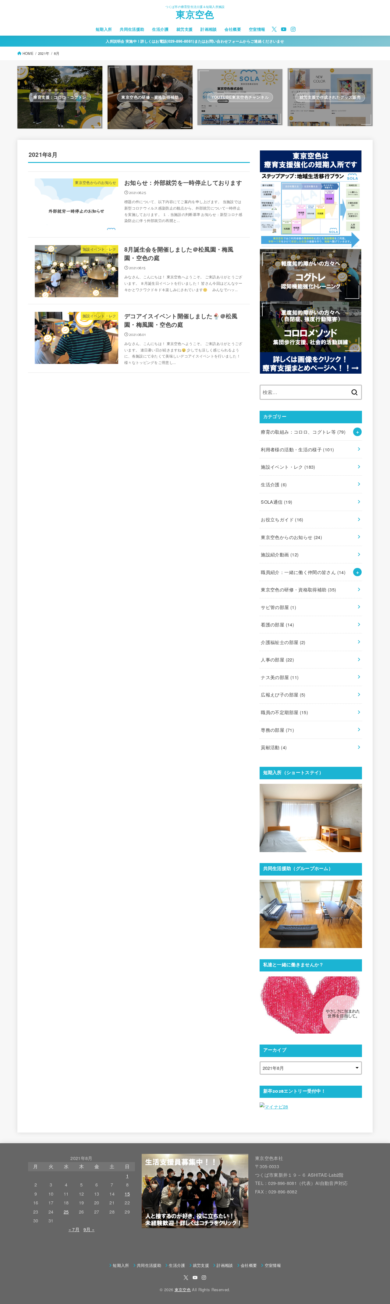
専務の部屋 (277, 730)
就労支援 (184, 29)
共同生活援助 (132, 29)
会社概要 (233, 29)
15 (127, 1193)
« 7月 (74, 1229)
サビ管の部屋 (278, 607)
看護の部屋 (277, 624)
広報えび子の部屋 (283, 694)
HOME (28, 53)
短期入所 (104, 29)
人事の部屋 (277, 659)
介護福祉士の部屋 (283, 642)
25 (66, 1211)
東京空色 (195, 16)
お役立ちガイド (282, 519)
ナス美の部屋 (280, 677)
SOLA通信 (276, 502)
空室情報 (257, 29)
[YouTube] (283, 29)
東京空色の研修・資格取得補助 (298, 589)
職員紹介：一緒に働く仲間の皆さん (303, 572)
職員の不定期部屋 (284, 712)
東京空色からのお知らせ (291, 537)
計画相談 (208, 29)
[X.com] (274, 29)
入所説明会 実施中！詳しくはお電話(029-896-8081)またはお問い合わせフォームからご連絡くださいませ (195, 41)
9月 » (88, 1229)
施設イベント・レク (288, 466)
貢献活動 (274, 747)
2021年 (43, 53)
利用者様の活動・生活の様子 (297, 449)
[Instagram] (293, 29)
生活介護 (160, 29)
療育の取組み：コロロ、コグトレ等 (303, 431)
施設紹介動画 (280, 554)
